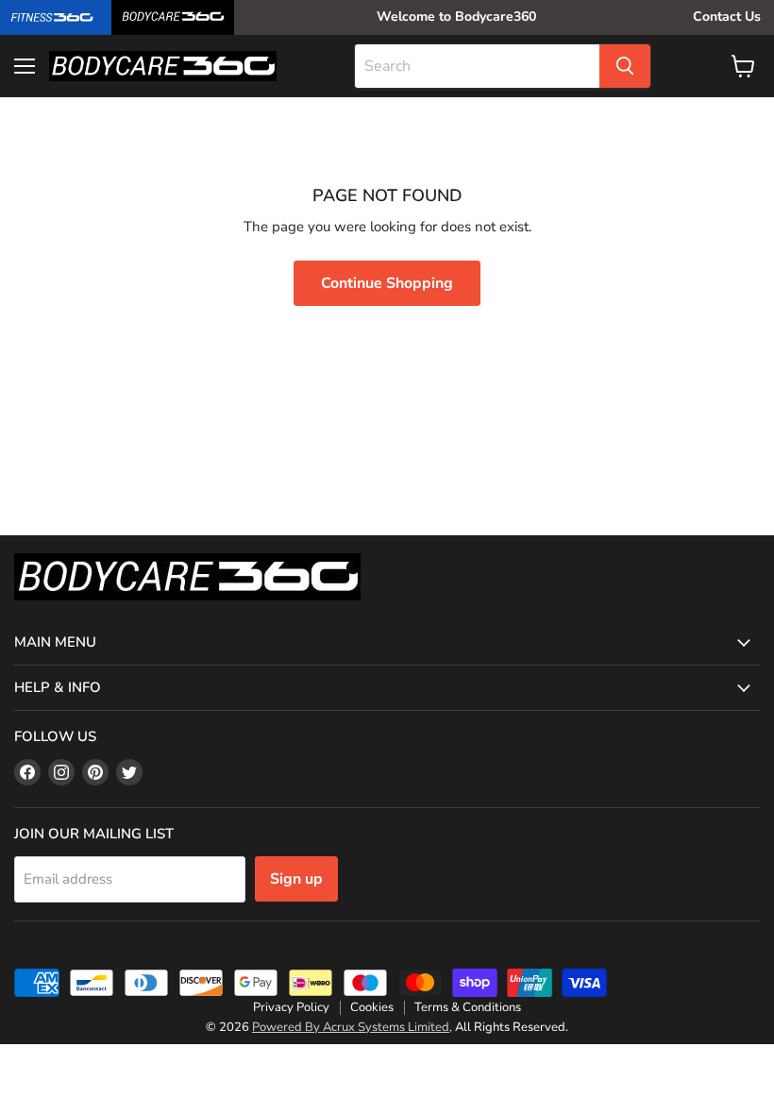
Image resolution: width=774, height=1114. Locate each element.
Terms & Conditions (467, 1007)
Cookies (372, 1007)
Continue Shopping (387, 283)
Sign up (296, 879)
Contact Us (727, 16)
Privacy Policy (291, 1007)
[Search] (624, 66)
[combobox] (477, 66)
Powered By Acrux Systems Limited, (352, 1027)
